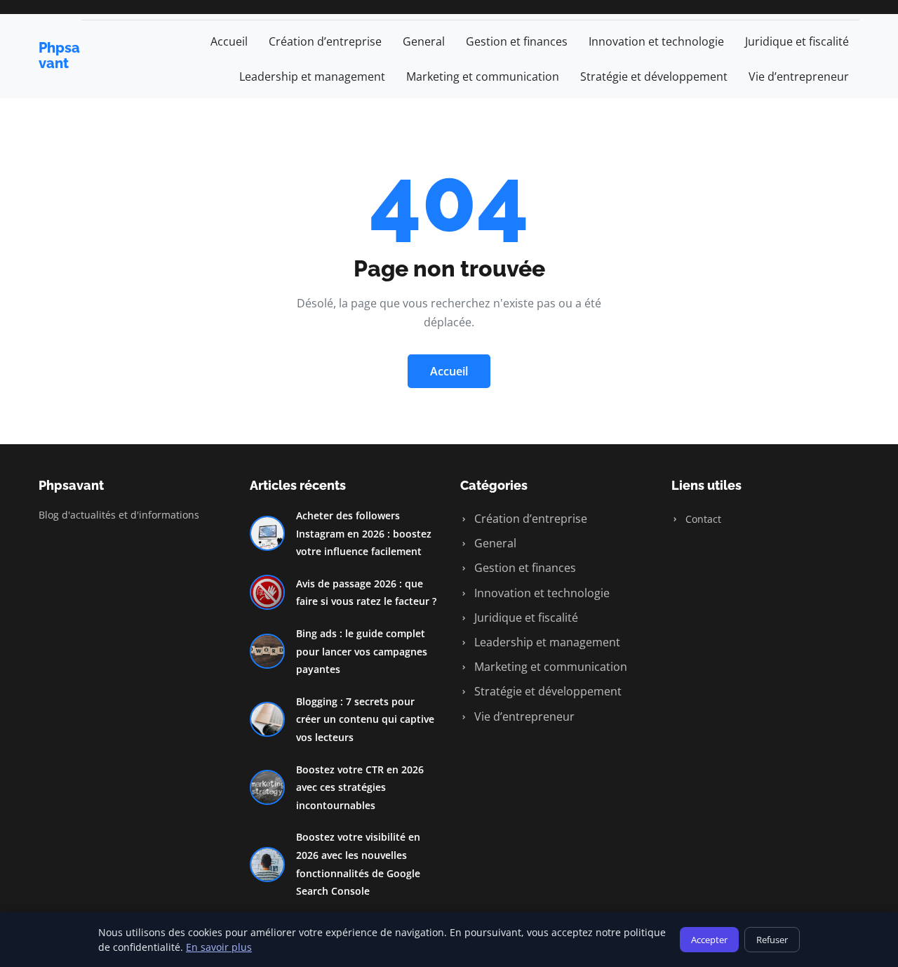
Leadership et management (312, 76)
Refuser (772, 939)
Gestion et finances (517, 41)
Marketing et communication (482, 76)
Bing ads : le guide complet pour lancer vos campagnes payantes (361, 651)
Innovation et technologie (656, 41)
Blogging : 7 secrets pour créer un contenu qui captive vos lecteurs (365, 719)
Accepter (709, 939)
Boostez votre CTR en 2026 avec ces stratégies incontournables (360, 787)
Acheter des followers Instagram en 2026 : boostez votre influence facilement (363, 533)
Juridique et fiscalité (797, 41)
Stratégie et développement (654, 76)
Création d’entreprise (325, 41)
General (424, 41)
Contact (702, 519)
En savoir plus (219, 947)
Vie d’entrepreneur (799, 76)
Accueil (229, 41)
